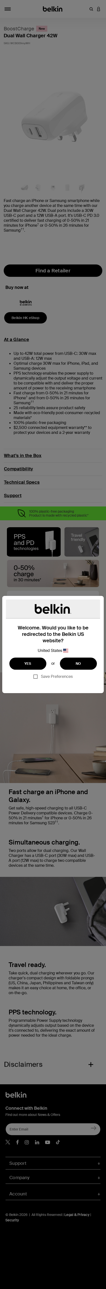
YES (27, 663)
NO (78, 663)
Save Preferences (57, 676)
